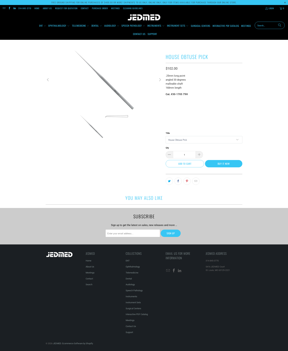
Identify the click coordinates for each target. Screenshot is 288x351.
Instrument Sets (133, 302)
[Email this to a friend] (196, 181)
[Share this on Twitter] (169, 181)
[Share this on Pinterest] (187, 181)
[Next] (159, 80)
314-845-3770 (24, 8)
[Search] (280, 25)
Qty (167, 148)
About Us (47, 8)
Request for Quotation (66, 8)
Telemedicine (132, 272)
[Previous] (48, 80)
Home (37, 8)
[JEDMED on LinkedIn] (14, 8)
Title (168, 133)
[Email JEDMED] (3, 8)
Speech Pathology (134, 290)
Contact (85, 8)
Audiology (130, 284)
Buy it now (224, 163)
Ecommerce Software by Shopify (77, 343)
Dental (129, 278)
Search (89, 284)
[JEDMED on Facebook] (9, 8)
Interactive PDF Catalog (137, 314)
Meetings (115, 8)
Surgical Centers (133, 308)
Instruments (131, 296)
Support (129, 332)
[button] (42, 26)
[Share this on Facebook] (178, 181)
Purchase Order (100, 8)
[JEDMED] (144, 17)
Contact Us (131, 326)
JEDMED (57, 343)
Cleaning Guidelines (133, 8)
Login (271, 8)
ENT (128, 260)
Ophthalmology (133, 266)
